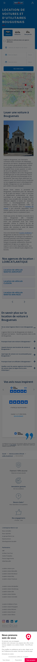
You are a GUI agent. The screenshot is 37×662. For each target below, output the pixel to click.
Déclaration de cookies (8, 654)
